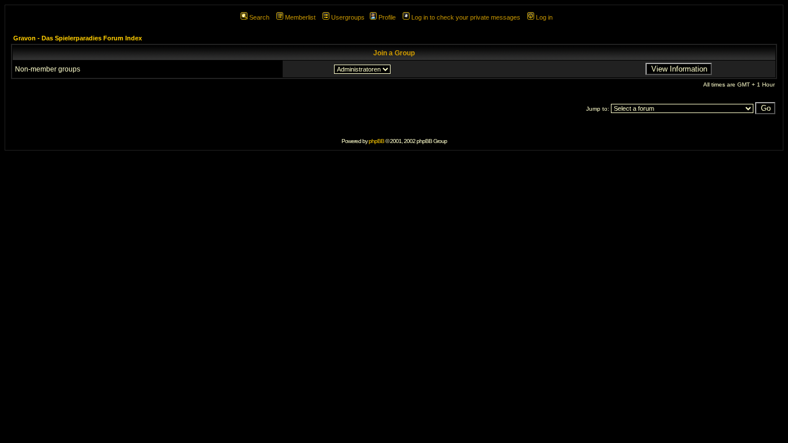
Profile (387, 17)
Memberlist (300, 17)
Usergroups (348, 17)
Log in (544, 17)
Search (259, 17)
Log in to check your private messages (465, 17)
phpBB (376, 141)
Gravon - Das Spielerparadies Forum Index (77, 38)
